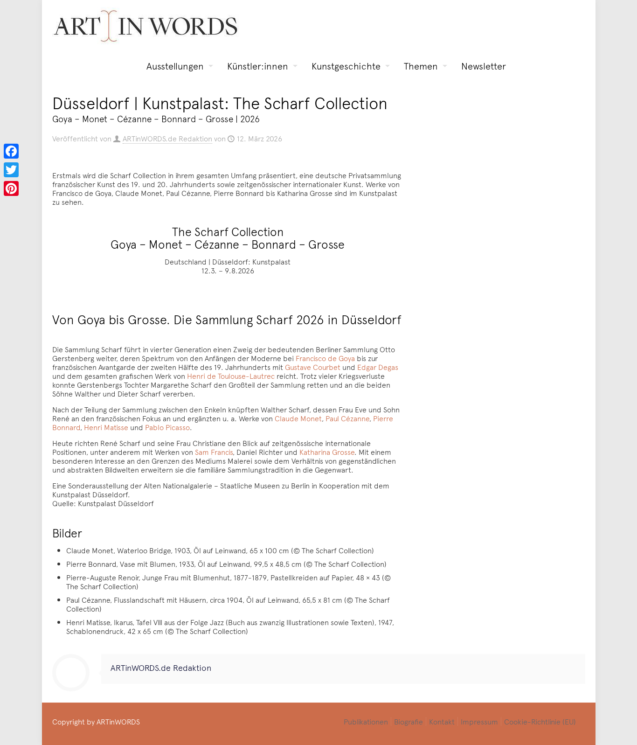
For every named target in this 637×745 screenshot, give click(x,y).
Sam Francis (214, 451)
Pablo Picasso (167, 427)
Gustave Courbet (312, 367)
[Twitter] (11, 169)
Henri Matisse (106, 427)
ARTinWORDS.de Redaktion (167, 138)
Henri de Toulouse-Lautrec (231, 375)
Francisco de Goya (325, 358)
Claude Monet (298, 418)
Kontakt (442, 721)
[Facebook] (11, 151)
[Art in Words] (145, 26)
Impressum (479, 721)
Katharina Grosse (326, 451)
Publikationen (366, 721)
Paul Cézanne (347, 418)
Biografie (408, 721)
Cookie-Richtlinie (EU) (540, 721)
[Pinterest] (11, 188)
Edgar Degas (377, 367)
